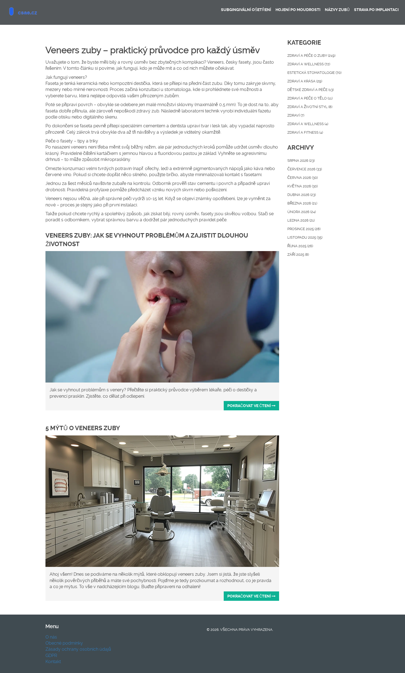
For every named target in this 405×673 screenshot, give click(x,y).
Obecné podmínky (64, 643)
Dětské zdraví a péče (310, 90)
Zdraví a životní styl (309, 107)
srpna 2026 (301, 160)
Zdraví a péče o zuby (311, 55)
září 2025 (298, 254)
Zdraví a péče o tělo (310, 98)
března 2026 (302, 203)
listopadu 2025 (304, 237)
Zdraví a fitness (305, 132)
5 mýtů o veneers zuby (82, 428)
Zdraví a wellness (308, 64)
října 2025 (300, 246)
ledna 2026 (301, 220)
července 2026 (304, 169)
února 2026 (301, 212)
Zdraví (295, 115)
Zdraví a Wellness (307, 124)
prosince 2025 (303, 229)
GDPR (51, 655)
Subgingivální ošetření (246, 9)
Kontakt (53, 661)
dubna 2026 (301, 195)
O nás (51, 637)
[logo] (45, 12)
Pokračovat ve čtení (249, 405)
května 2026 (302, 186)
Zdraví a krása (304, 81)
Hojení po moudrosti (298, 9)
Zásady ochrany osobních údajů (78, 649)
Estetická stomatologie (314, 73)
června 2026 (302, 178)
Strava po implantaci (376, 9)
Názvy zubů (337, 9)
